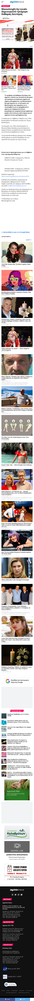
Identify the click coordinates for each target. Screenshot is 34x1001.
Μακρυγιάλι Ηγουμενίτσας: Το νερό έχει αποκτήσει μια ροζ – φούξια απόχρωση (19, 753)
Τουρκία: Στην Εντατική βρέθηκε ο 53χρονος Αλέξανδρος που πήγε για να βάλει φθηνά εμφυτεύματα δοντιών (18, 748)
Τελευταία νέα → (17, 711)
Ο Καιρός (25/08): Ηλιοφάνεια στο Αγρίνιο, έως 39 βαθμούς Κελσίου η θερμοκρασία (19, 734)
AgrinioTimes (6, 18)
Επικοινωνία (14, 990)
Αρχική (3, 990)
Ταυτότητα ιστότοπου (24, 992)
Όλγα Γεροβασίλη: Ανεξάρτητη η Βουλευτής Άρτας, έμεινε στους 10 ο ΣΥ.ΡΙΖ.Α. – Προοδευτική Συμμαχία (17, 761)
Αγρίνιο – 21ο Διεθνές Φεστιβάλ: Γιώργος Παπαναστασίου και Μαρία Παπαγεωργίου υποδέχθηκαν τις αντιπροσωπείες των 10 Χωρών (20, 775)
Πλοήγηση (21, 990)
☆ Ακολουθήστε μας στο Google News (15, 232)
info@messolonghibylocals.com (17, 186)
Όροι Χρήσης (29, 990)
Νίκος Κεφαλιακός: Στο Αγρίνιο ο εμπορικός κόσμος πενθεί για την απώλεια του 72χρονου (17, 741)
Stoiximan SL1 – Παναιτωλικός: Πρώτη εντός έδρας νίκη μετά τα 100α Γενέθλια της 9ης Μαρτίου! (19, 767)
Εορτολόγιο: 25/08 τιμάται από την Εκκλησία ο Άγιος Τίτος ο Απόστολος (18, 721)
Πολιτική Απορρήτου (11, 992)
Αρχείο (8, 990)
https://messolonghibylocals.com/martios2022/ (15, 176)
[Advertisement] (17, 146)
